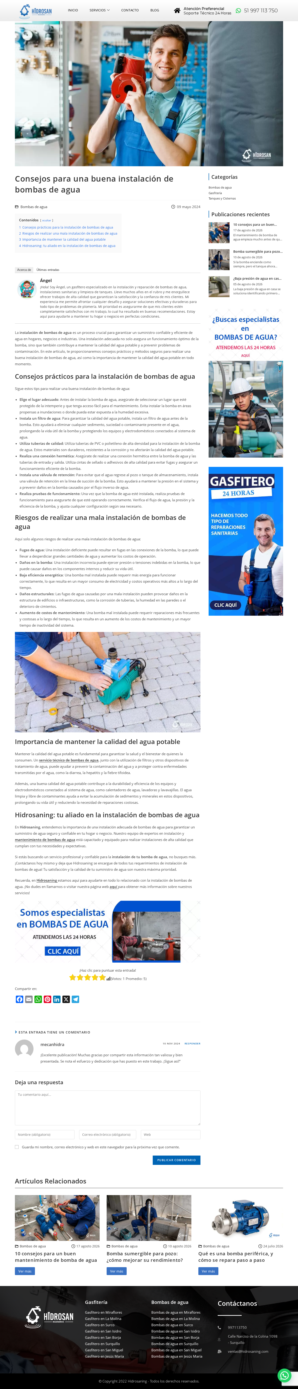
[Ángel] (27, 288)
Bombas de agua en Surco (172, 1325)
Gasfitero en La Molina (103, 1318)
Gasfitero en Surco (100, 1325)
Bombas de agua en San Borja (175, 1337)
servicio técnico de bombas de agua (68, 760)
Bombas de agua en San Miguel (176, 1350)
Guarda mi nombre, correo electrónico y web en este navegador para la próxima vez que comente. (101, 1147)
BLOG (154, 10)
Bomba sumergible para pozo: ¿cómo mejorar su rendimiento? (145, 1256)
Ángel (46, 280)
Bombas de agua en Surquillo (174, 1343)
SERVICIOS (98, 10)
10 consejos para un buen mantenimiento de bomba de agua (56, 1256)
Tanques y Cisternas (222, 198)
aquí (114, 886)
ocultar (46, 220)
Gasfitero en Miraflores (103, 1312)
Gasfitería (215, 193)
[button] (284, 1375)
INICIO (73, 10)
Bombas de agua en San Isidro (175, 1331)
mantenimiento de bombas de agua (45, 839)
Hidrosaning (47, 880)
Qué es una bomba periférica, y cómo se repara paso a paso (235, 1256)
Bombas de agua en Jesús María (176, 1356)
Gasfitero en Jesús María (104, 1356)
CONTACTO (130, 10)
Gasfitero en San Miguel (104, 1350)
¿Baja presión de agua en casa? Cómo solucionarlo (257, 280)
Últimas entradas (48, 270)
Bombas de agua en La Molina (175, 1318)
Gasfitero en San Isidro (103, 1331)
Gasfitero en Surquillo (102, 1343)
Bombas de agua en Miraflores (175, 1312)
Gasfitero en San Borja (103, 1337)
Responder (192, 1043)
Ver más (24, 1271)
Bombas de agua (33, 206)
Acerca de (24, 270)
